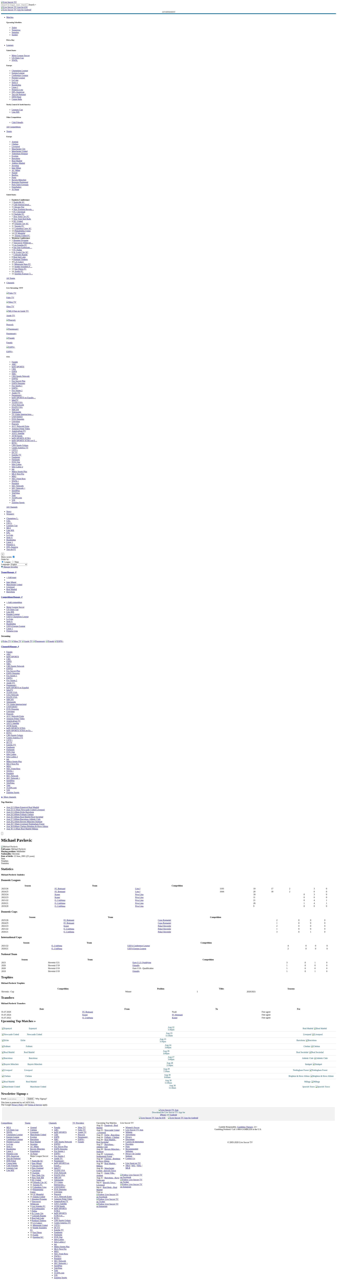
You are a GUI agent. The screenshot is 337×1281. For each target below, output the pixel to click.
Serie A (15, 82)
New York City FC (21, 216)
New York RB (38, 1178)
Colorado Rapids (20, 255)
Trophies (4, 861)
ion (13, 469)
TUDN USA (17, 402)
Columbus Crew (40, 1187)
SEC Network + (18, 488)
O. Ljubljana (60, 900)
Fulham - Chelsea (111, 1137)
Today (14, 27)
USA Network (18, 405)
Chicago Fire (18, 207)
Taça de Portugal (19, 94)
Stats (3, 858)
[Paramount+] (39, 641)
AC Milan (16, 170)
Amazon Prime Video (21, 429)
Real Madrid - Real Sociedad (106, 1141)
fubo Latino (16, 464)
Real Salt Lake (19, 257)
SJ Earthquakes (38, 1209)
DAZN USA (17, 407)
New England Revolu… (23, 209)
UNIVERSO (17, 417)
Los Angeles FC (20, 245)
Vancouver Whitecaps (35, 1202)
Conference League (20, 75)
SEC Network (18, 486)
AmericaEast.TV (19, 431)
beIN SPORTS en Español (17, 688)
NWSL (15, 60)
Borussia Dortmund (20, 182)
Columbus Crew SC (22, 228)
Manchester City (18, 149)
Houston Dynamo (20, 240)
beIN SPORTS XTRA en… (60, 1214)
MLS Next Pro (18, 474)
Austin (35, 1235)
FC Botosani (60, 888)
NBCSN (15, 409)
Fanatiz (15, 362)
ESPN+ (15, 388)
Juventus (15, 165)
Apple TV (16, 393)
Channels (10, 283)
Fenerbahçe (16, 187)
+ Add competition (14, 602)
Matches (9, 17)
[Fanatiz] (50, 641)
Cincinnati (36, 1170)
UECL (9, 523)
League (7, 562)
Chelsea (15, 144)
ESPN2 (15, 378)
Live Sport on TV (133, 1163)
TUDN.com (17, 498)
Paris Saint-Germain (20, 185)
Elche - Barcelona (111, 1135)
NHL (139, 1165)
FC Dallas (17, 250)
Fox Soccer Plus (18, 381)
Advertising (130, 1135)
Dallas (34, 1211)
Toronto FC (19, 226)
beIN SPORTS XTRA (21, 438)
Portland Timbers (20, 259)
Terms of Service (35, 1105)
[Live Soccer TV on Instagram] (108, 1206)
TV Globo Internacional (16, 704)
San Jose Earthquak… (22, 247)
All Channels (11, 507)
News (8, 511)
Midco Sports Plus (19, 471)
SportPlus (16, 490)
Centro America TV (20, 448)
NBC (14, 374)
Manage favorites (10, 567)
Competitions (7, 597)
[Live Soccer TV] (9, 2)
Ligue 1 (15, 87)
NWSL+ (15, 481)
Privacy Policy (18, 1105)
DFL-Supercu (12, 547)
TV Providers (78, 1123)
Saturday (15, 32)
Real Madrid (17, 161)
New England (37, 1168)
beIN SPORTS (18, 367)
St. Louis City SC (20, 252)
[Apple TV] (27, 641)
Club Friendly (17, 122)
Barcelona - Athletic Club (105, 1145)
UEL (8, 521)
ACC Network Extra (20, 426)
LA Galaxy (19, 262)
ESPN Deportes (18, 383)
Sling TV (82, 1127)
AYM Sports (17, 436)
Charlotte (35, 1173)
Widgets (129, 1132)
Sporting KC (38, 1237)
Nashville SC (18, 202)
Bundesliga (16, 85)
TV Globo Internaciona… (22, 414)
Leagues (9, 45)
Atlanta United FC (22, 235)
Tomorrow (16, 30)
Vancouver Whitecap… (23, 243)
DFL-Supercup (18, 92)
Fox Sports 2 (17, 390)
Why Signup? (41, 1099)
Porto (14, 177)
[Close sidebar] (2, 833)
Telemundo (16, 412)
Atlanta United (39, 1197)
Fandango (16, 457)
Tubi (13, 495)
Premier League (18, 78)
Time (16, 562)
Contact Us (130, 1158)
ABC (14, 364)
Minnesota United (40, 1225)
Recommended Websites (132, 1150)
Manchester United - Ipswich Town (106, 1169)
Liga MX (15, 112)
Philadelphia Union (22, 231)
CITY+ (15, 450)
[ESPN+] (59, 641)
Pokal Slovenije (164, 926)
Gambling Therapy (245, 1127)
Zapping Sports (18, 502)
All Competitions (13, 127)
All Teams (10, 278)
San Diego (37, 1232)
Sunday (15, 35)
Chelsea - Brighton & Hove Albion (108, 1160)
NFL (133, 1165)
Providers (129, 1144)
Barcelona (16, 158)
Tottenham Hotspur (20, 154)
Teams (9, 131)
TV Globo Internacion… (60, 1183)
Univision (16, 421)
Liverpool (16, 146)
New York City (38, 1175)
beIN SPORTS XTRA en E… (24, 440)
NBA (128, 1165)
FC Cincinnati (19, 212)
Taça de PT (11, 549)
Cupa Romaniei (164, 920)
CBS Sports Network (21, 376)
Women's (10, 514)
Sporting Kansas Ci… (23, 274)
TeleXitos (16, 493)
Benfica (15, 175)
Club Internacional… (22, 205)
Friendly (136, 965)
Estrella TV (16, 455)
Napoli (14, 173)
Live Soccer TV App (134, 1130)
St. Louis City (37, 1213)
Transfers (5, 863)
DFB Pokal (16, 97)
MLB (128, 1168)
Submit (30, 1099)
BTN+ (14, 443)
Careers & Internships (135, 1142)
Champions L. (12, 518)
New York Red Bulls (22, 219)
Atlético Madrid (18, 163)
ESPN (14, 371)
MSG (14, 476)
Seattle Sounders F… (23, 266)
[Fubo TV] (6, 641)
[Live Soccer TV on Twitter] (108, 1201)
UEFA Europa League (15, 626)
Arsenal (15, 142)
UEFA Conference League (138, 946)
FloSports (16, 460)
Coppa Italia (17, 99)
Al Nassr (15, 189)
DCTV (15, 452)
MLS (8, 528)
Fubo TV (82, 1130)
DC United (18, 221)
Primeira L (10, 545)
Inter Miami (37, 1163)
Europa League (18, 73)
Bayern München (19, 180)
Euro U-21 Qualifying (142, 962)
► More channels (8, 797)
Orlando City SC (21, 224)
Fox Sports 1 (17, 386)
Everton (15, 156)
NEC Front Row (19, 479)
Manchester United (20, 151)
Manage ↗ (11, 572)
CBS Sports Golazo (20, 445)
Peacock (15, 424)
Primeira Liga (17, 90)
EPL (8, 533)
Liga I (137, 888)
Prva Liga (139, 894)
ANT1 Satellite (18, 433)
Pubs (128, 1146)
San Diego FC (20, 269)
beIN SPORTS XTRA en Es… (19, 730)
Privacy (129, 1137)
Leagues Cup (17, 110)
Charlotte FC (18, 214)
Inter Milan (16, 168)
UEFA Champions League (17, 617)
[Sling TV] (16, 641)
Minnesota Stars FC (22, 264)
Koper (57, 894)
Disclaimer (130, 1139)
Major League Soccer (21, 55)
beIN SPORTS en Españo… (24, 398)
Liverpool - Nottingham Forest (105, 1155)
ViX (13, 500)
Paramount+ (17, 395)
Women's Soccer (132, 1127)
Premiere (15, 483)
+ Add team (11, 577)
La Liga (15, 80)
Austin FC (18, 271)
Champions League (20, 71)
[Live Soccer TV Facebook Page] (108, 1197)
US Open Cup (18, 58)
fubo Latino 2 (17, 467)
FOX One (16, 462)
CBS (14, 369)
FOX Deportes (18, 419)
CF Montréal (19, 233)
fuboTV (15, 400)
